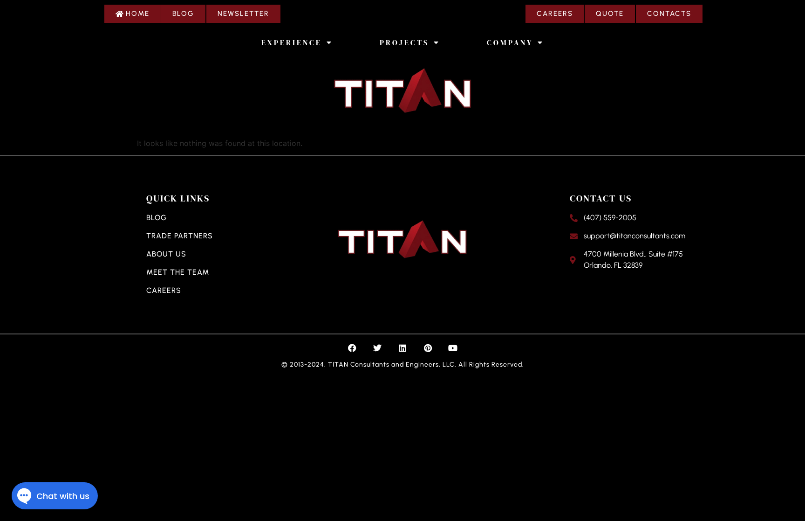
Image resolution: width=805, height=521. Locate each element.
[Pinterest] (427, 348)
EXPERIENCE (291, 42)
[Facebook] (352, 348)
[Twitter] (377, 348)
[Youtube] (453, 348)
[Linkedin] (402, 348)
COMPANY (510, 42)
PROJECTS (404, 42)
